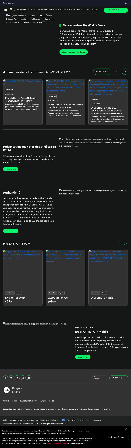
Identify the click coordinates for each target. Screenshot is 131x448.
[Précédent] (117, 72)
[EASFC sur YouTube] (11, 377)
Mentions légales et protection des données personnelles (33, 420)
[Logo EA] (6, 390)
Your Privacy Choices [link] (75, 420)
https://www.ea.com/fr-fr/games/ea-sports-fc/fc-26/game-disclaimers (71, 409)
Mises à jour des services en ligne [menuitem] (54, 424)
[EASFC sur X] (23, 377)
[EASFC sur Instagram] (5, 377)
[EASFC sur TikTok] (17, 377)
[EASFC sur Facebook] (29, 377)
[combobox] (99, 377)
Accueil (6, 401)
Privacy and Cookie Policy (56, 443)
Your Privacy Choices (115, 437)
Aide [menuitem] (5, 420)
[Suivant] (125, 72)
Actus (14, 401)
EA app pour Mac (47, 401)
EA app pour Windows (28, 401)
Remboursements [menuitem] (94, 420)
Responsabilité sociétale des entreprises (19, 424)
